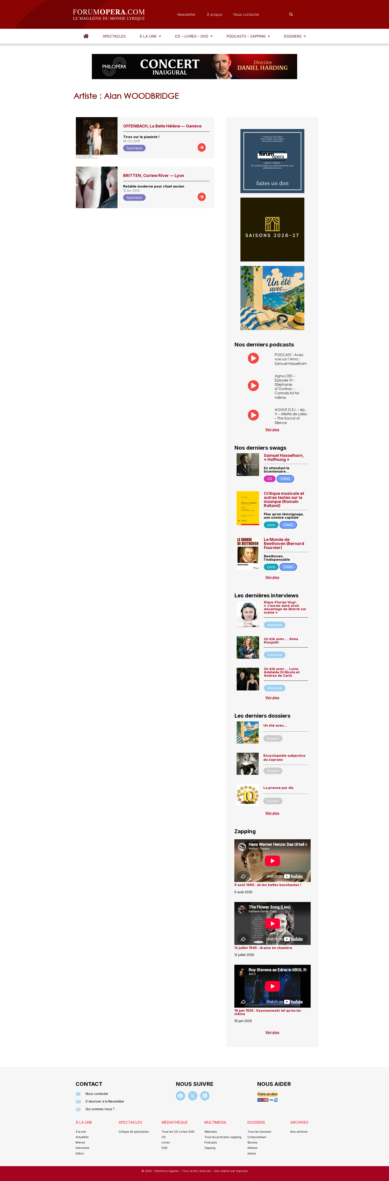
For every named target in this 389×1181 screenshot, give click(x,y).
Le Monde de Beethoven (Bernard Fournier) (284, 543)
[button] (150, 36)
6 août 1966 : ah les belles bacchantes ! (267, 885)
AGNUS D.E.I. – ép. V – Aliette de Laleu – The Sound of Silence (291, 416)
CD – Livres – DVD (191, 36)
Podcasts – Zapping (246, 36)
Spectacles (114, 36)
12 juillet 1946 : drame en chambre (263, 948)
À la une (148, 36)
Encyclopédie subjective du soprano (284, 757)
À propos (214, 14)
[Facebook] (180, 1096)
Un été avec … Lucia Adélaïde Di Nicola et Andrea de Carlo (282, 672)
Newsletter (186, 14)
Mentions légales (167, 1171)
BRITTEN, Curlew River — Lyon (153, 175)
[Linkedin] (205, 1096)
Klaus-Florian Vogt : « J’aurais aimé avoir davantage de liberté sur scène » (285, 607)
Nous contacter (246, 14)
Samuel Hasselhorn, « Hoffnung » (284, 457)
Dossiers (292, 36)
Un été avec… (275, 725)
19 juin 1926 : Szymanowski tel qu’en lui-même (268, 1012)
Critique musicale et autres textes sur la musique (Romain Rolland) (284, 499)
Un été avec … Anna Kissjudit (281, 640)
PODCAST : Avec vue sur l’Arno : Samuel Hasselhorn (291, 359)
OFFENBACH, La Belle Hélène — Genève (162, 126)
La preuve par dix (278, 788)
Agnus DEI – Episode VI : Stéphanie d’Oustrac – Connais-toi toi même (287, 386)
